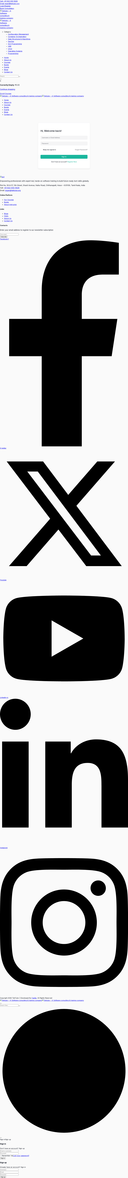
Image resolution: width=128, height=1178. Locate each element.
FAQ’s (6, 216)
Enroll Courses (5, 94)
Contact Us (8, 72)
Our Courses (9, 200)
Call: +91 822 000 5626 (9, 1)
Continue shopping (7, 89)
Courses (7, 62)
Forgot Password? (81, 150)
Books (6, 65)
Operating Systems (15, 51)
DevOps (11, 41)
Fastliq (34, 998)
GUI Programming (15, 44)
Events (6, 67)
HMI (9, 46)
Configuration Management (18, 34)
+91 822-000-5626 (11, 188)
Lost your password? (21, 1156)
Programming (13, 54)
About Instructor (10, 205)
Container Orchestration (17, 37)
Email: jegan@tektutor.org (9, 4)
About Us (7, 60)
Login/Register (5, 6)
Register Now (72, 162)
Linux (10, 49)
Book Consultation (7, 8)
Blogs (6, 70)
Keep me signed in (49, 150)
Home (6, 58)
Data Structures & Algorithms (19, 39)
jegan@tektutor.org (13, 190)
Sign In (64, 157)
